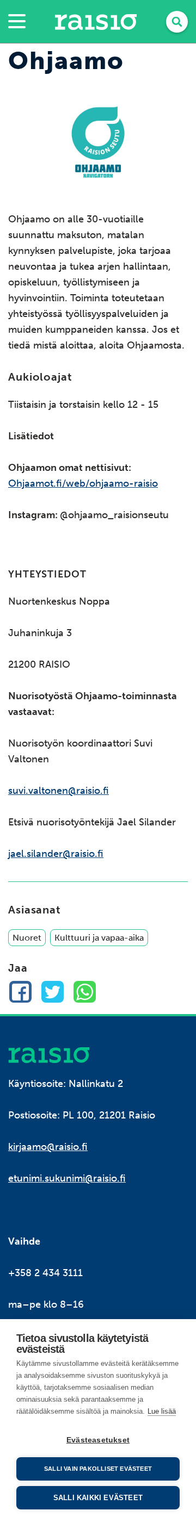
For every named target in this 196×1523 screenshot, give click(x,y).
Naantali (96, 22)
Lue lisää (162, 1411)
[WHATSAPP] (85, 992)
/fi (49, 1055)
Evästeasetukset (98, 1440)
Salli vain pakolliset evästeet (98, 1468)
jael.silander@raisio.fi (55, 854)
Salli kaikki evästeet (98, 1498)
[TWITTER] (52, 992)
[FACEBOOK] (20, 992)
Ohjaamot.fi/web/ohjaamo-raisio (83, 483)
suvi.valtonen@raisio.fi (58, 791)
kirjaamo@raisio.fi (48, 1147)
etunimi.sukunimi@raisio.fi (67, 1178)
